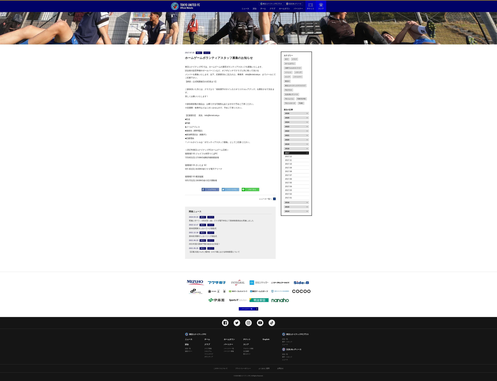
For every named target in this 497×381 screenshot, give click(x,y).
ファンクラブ (208, 354)
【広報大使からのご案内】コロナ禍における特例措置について (214, 252)
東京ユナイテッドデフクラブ (295, 86)
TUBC (301, 103)
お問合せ (280, 368)
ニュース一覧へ (265, 199)
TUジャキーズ (290, 103)
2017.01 (288, 198)
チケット (310, 9)
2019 (287, 144)
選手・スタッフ (287, 342)
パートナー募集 (229, 351)
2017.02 (288, 194)
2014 (287, 211)
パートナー (298, 9)
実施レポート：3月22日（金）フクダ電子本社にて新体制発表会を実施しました (221, 221)
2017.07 (288, 175)
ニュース (245, 9)
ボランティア (208, 356)
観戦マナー (188, 351)
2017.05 (288, 183)
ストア (321, 9)
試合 (255, 9)
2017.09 (288, 168)
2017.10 (288, 164)
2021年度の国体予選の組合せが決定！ (204, 244)
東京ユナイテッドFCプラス (272, 4)
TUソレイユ (289, 99)
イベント (288, 72)
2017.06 (288, 179)
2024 (287, 122)
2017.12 (288, 156)
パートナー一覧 (247, 309)
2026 (287, 113)
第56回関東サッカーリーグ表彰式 (202, 228)
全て (286, 59)
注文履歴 (246, 351)
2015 (287, 207)
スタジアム (208, 351)
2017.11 (288, 160)
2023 (287, 127)
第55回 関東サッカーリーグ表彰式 (203, 236)
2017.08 (288, 171)
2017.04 (288, 186)
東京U (287, 81)
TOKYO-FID (301, 99)
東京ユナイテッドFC (197, 334)
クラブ (272, 9)
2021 (287, 135)
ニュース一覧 (182, 14)
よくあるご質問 (264, 368)
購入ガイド (246, 354)
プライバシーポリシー (243, 368)
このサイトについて (221, 368)
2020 (287, 140)
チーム (263, 9)
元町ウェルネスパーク (293, 68)
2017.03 (288, 190)
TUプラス (288, 90)
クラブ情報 (208, 348)
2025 (287, 118)
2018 (287, 149)
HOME (173, 14)
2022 (287, 131)
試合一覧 (188, 348)
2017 (287, 153)
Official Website (190, 6)
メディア (298, 72)
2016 (287, 202)
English (266, 339)
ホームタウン (284, 9)
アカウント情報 (248, 348)
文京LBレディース (295, 4)
